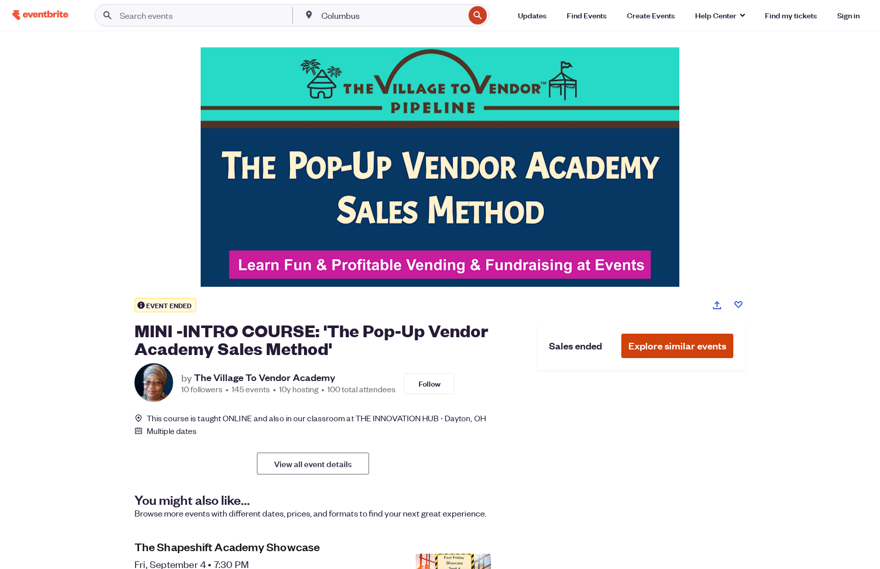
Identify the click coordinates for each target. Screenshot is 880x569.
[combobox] (392, 15)
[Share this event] (717, 305)
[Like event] (738, 304)
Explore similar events (677, 345)
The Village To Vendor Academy (264, 377)
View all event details (313, 463)
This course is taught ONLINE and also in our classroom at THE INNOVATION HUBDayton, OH (316, 418)
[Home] (40, 15)
